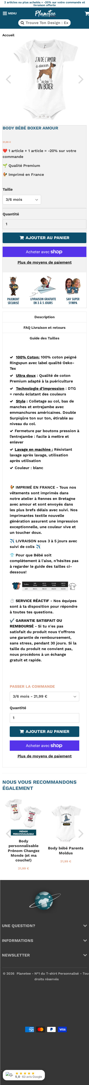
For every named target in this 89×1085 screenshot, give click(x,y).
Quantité (11, 214)
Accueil (8, 35)
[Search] (22, 23)
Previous (8, 78)
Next (81, 78)
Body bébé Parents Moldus (66, 850)
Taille (8, 189)
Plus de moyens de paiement (45, 262)
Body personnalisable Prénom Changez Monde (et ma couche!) (23, 851)
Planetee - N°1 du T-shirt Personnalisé (48, 973)
